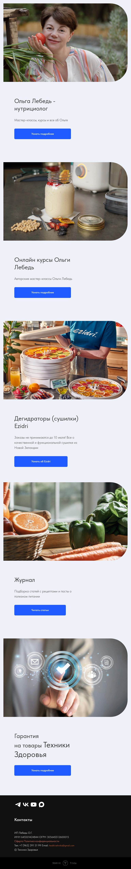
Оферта (18, 841)
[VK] (25, 804)
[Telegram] (17, 804)
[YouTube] (33, 804)
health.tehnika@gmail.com (61, 845)
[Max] (41, 804)
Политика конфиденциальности (41, 841)
